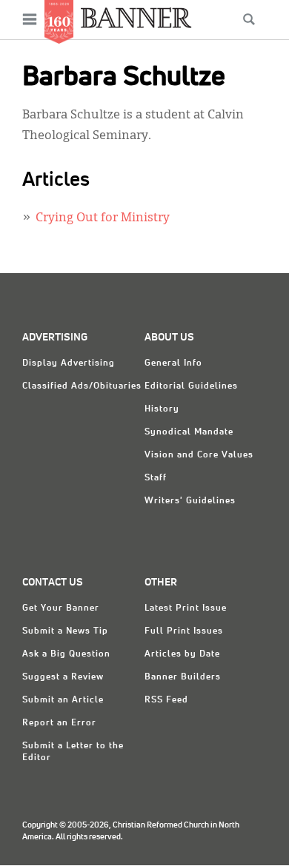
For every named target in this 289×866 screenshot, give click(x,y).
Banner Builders (182, 677)
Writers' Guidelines (190, 501)
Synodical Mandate (188, 432)
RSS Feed (166, 700)
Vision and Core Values (198, 455)
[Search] (249, 19)
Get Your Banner (60, 608)
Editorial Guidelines (191, 386)
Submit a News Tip (65, 631)
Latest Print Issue (185, 608)
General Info (173, 363)
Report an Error (59, 723)
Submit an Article (63, 700)
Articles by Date (182, 654)
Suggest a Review (63, 677)
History (161, 409)
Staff (155, 478)
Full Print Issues (183, 631)
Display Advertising (68, 363)
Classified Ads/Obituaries (82, 386)
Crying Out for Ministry (103, 218)
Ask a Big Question (66, 654)
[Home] (136, 17)
